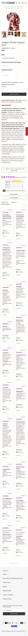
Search (5, 586)
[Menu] (25, 2)
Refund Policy (7, 590)
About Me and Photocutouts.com (13, 578)
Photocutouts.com (11, 631)
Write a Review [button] (14, 194)
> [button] (18, 563)
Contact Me (6, 582)
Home (5, 6)
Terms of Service (8, 595)
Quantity (4, 86)
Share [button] (5, 236)
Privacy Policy (7, 599)
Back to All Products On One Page (15, 169)
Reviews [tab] (4, 202)
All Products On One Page (16, 6)
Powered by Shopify (21, 631)
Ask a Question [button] (14, 197)
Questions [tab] (13, 202)
